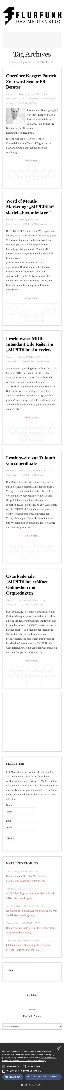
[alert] (32, 1066)
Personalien (11, 99)
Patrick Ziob (22, 103)
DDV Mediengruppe (29, 99)
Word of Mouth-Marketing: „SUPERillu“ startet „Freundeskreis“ (30, 206)
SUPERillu (32, 103)
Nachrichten (11, 361)
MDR (23, 361)
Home (14, 62)
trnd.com (48, 224)
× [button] (60, 1047)
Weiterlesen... (32, 160)
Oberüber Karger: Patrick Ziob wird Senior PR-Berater (31, 81)
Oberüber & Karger (47, 99)
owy (11, 94)
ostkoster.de (11, 103)
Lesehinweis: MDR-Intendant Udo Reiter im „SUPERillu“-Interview (29, 344)
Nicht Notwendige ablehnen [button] (43, 1076)
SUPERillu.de (37, 224)
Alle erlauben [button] (13, 1077)
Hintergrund (11, 224)
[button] (4, 1066)
